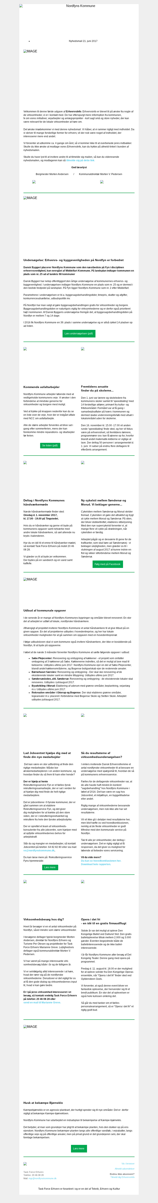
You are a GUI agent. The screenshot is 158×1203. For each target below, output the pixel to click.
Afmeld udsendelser (125, 1168)
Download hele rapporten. (96, 864)
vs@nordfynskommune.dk (39, 850)
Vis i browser (128, 1163)
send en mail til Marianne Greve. (42, 1002)
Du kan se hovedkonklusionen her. (101, 860)
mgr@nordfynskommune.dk (43, 1178)
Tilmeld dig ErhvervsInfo (122, 1177)
